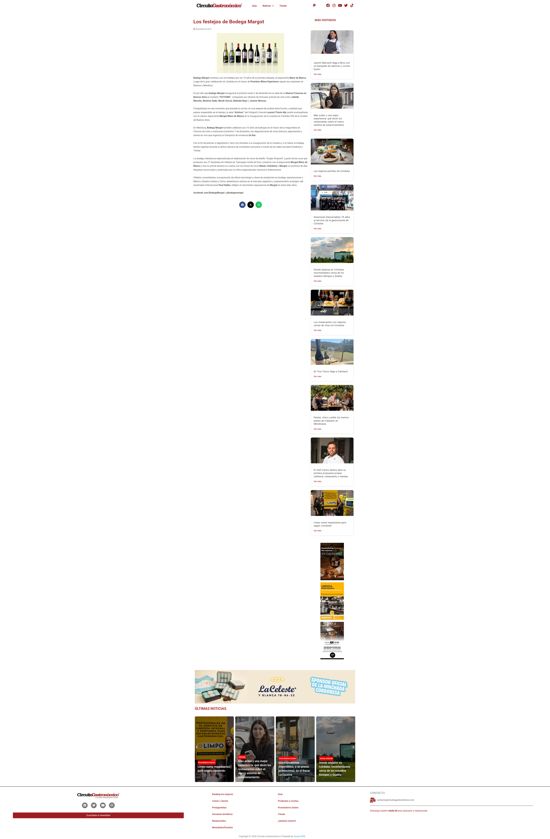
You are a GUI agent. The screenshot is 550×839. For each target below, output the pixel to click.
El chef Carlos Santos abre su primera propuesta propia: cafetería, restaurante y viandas (331, 473)
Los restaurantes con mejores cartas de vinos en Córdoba (334, 768)
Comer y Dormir (285, 758)
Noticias (267, 5)
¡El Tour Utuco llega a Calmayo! (331, 371)
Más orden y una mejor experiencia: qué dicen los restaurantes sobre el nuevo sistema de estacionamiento (214, 769)
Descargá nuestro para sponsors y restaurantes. (399, 810)
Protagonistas (219, 807)
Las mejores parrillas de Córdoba (332, 171)
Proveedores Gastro (247, 758)
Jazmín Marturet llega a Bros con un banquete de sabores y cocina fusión (332, 66)
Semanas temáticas (222, 814)
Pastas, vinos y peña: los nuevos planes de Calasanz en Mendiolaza (331, 420)
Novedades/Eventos (222, 827)
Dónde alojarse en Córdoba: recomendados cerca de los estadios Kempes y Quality (329, 272)
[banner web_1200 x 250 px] (275, 686)
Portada (201, 757)
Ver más (317, 74)
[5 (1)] (332, 561)
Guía (254, 5)
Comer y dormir (220, 801)
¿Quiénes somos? (287, 821)
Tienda (283, 5)
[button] (242, 205)
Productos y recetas (288, 801)
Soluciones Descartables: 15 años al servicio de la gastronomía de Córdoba (332, 220)
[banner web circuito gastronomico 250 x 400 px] (332, 600)
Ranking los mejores (222, 794)
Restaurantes (219, 821)
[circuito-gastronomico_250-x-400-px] (332, 640)
